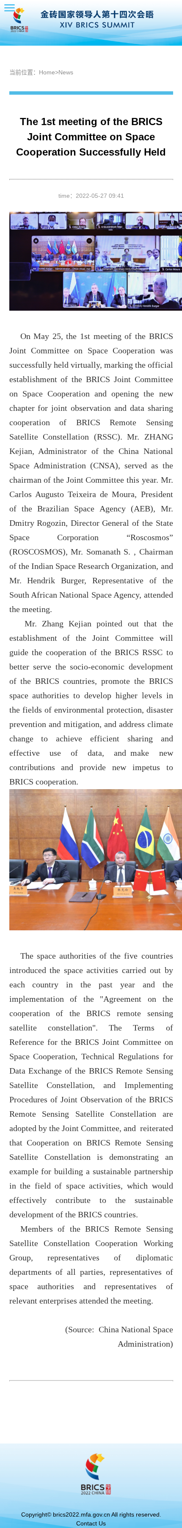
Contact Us (91, 1523)
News (65, 72)
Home (47, 72)
